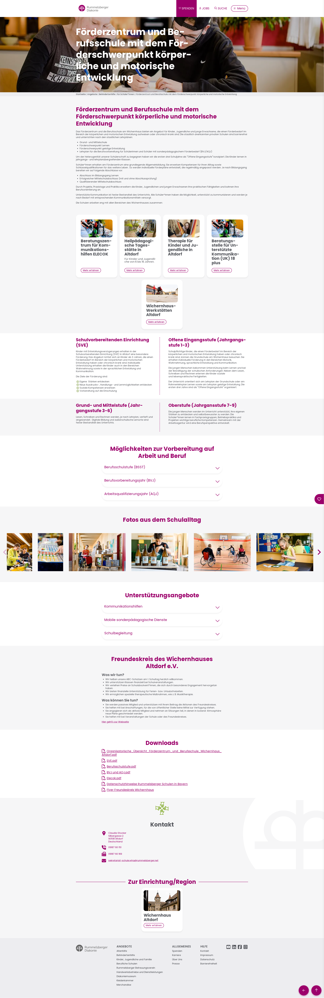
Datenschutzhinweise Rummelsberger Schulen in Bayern (147, 784)
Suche (222, 8)
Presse (176, 963)
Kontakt (204, 951)
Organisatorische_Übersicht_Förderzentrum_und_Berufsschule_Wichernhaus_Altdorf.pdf (162, 753)
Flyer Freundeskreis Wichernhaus (130, 790)
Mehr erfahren (91, 270)
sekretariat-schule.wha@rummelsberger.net (133, 860)
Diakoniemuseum (126, 976)
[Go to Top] (316, 990)
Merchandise (124, 984)
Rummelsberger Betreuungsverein (136, 967)
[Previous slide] (5, 552)
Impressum (206, 955)
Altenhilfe (122, 951)
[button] (19, 569)
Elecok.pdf (114, 778)
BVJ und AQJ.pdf (118, 772)
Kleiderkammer (125, 980)
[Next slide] (319, 552)
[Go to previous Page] (304, 990)
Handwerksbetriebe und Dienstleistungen (140, 972)
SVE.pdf (112, 761)
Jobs (205, 8)
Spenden (188, 8)
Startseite (81, 94)
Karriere (176, 955)
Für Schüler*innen (125, 94)
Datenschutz (207, 959)
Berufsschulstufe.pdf (121, 766)
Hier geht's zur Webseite (115, 721)
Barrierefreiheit (208, 963)
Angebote (92, 94)
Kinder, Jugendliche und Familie (134, 959)
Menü (240, 8)
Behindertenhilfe (107, 94)
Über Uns (177, 959)
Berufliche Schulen (127, 963)
